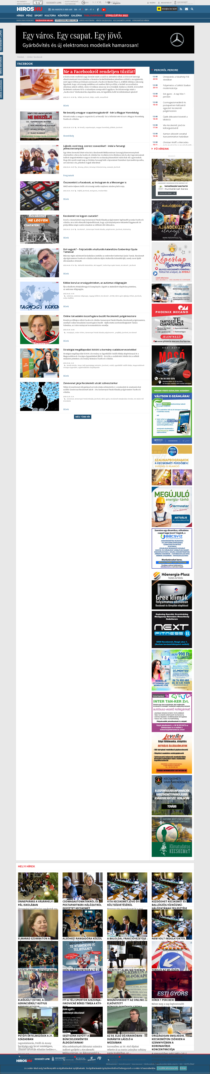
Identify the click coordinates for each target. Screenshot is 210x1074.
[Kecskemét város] (183, 2)
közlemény (127, 229)
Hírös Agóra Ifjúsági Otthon (124, 296)
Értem (183, 1068)
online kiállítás (68, 298)
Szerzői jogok (124, 1064)
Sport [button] (38, 15)
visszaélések (104, 97)
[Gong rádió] (85, 2)
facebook (86, 97)
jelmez (86, 167)
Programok (68, 175)
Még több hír (82, 416)
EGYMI (112, 296)
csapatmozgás (90, 127)
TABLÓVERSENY (93, 15)
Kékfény (63, 15)
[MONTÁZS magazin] (113, 2)
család (111, 365)
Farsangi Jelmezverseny (97, 167)
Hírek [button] (20, 15)
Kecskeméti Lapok (122, 21)
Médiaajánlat (111, 1064)
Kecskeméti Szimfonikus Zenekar (122, 399)
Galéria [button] (76, 15)
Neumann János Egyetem (39, 1056)
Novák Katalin (72, 365)
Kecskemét (81, 229)
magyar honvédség (102, 127)
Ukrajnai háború (25, 21)
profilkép (118, 333)
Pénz (29, 15)
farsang (80, 167)
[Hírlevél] (186, 8)
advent (93, 1062)
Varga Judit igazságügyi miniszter (89, 365)
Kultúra (50, 15)
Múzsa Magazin (128, 1060)
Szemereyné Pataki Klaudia (95, 229)
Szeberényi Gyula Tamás (111, 265)
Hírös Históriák (87, 21)
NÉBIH (80, 97)
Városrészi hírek (140, 21)
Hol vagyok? (98, 265)
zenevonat (70, 399)
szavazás (110, 167)
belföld (79, 191)
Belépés (152, 3)
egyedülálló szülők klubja (123, 365)
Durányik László (116, 1060)
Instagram (93, 191)
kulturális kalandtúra (85, 265)
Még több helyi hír (25, 1048)
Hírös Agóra (105, 399)
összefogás (70, 333)
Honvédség (68, 135)
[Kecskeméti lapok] (54, 2)
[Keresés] (192, 8)
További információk (167, 1068)
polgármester (110, 229)
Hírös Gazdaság (104, 21)
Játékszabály (149, 1064)
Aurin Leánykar (112, 1062)
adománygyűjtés (85, 1062)
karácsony (66, 1064)
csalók (97, 97)
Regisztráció (166, 3)
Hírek (66, 105)
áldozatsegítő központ (70, 1062)
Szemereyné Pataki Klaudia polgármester (99, 333)
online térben (79, 333)
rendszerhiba (102, 191)
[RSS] (181, 8)
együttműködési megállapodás (89, 367)
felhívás (112, 127)
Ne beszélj (81, 127)
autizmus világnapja (81, 296)
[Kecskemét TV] (38, 2)
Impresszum (137, 1064)
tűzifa (92, 97)
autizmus (70, 296)
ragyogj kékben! (94, 296)
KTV (136, 1060)
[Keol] (97, 2)
